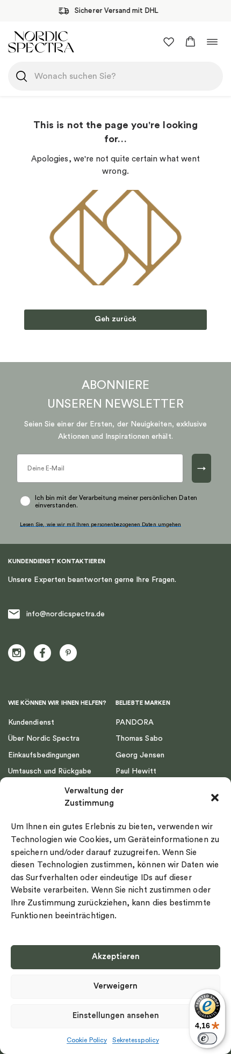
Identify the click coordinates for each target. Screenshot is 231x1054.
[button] (215, 797)
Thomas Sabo (139, 738)
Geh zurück (115, 319)
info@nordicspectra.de (65, 614)
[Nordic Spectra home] (41, 41)
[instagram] (16, 652)
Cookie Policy (87, 1040)
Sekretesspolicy (135, 1040)
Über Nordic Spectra (44, 738)
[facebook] (42, 652)
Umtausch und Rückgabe (49, 771)
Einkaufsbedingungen (44, 755)
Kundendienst (31, 722)
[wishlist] (168, 42)
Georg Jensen (140, 755)
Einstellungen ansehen (116, 1016)
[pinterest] (68, 652)
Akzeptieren (116, 957)
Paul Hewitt (136, 771)
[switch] (207, 1038)
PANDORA (135, 722)
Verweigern (115, 986)
